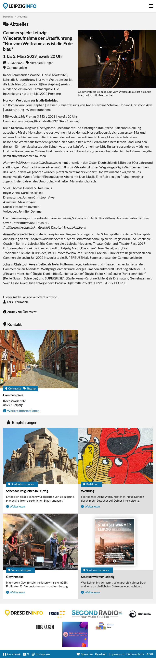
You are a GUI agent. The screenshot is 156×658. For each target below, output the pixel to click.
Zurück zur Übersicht (22, 312)
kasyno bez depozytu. (105, 626)
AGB (149, 654)
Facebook (14, 654)
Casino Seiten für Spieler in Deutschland (140, 614)
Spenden (87, 654)
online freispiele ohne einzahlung (75, 634)
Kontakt (101, 654)
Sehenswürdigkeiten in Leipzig (27, 491)
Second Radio (97, 614)
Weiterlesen (17, 506)
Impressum (116, 654)
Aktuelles (22, 16)
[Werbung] (115, 456)
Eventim (57, 614)
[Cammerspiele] (39, 359)
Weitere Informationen (23, 410)
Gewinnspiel (15, 576)
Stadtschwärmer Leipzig (97, 576)
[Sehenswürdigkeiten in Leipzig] (40, 456)
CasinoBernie (45, 626)
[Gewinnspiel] (40, 542)
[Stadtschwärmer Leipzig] (115, 542)
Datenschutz (135, 654)
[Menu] (151, 5)
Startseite (19, 6)
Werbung (87, 491)
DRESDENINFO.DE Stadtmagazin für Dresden (24, 613)
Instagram (43, 654)
